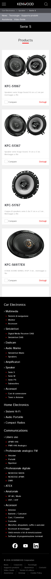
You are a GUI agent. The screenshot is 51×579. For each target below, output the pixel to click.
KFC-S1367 (12, 146)
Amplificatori (13, 362)
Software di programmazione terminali (25, 536)
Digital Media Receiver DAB (21, 333)
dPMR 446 (13, 441)
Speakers (12, 356)
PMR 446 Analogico (17, 445)
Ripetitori (12, 463)
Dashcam (11, 343)
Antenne (12, 510)
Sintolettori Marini (16, 353)
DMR (10, 480)
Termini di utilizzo (26, 570)
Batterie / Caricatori (17, 513)
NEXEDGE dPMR (16, 476)
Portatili (11, 459)
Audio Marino (13, 348)
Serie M (11, 376)
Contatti (42, 567)
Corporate (18, 565)
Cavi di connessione (17, 393)
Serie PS (12, 379)
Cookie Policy (36, 573)
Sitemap (21, 573)
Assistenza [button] (7, 19)
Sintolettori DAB (15, 337)
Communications (16, 430)
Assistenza (29, 567)
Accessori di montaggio (19, 528)
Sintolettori (12, 329)
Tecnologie (14, 15)
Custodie (12, 521)
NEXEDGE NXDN (16, 473)
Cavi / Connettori (16, 517)
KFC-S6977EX (15, 265)
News (4, 15)
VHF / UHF (13, 500)
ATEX (9, 486)
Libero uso (12, 437)
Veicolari (12, 455)
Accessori (12, 323)
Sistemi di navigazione (18, 316)
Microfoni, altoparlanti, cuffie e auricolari (26, 525)
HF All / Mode (14, 496)
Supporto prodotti (11, 567)
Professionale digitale (18, 468)
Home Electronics (16, 405)
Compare (12, 102)
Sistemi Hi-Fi (13, 412)
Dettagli (42, 102)
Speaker (22, 10)
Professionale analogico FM (22, 451)
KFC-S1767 (12, 205)
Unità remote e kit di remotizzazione (25, 532)
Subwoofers (13, 383)
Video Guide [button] (19, 19)
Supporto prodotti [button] (29, 15)
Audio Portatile (14, 417)
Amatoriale (12, 491)
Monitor (11, 319)
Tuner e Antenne (15, 397)
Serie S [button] (32, 10)
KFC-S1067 (12, 86)
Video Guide (9, 570)
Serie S (11, 372)
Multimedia (12, 311)
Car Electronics (8, 10)
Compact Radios (15, 423)
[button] (4, 4)
